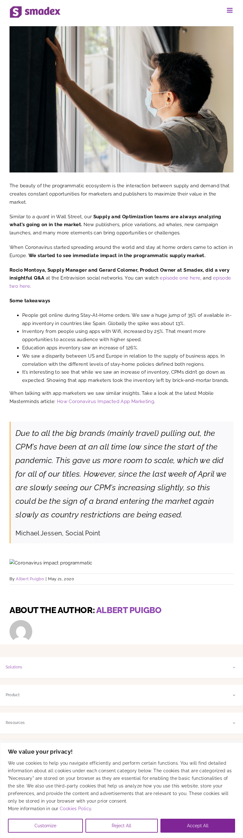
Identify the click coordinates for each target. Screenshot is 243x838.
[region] (121, 790)
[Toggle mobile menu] (230, 10)
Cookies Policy (75, 808)
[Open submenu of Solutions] (234, 667)
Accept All (198, 825)
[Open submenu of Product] (234, 695)
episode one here (180, 278)
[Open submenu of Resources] (234, 723)
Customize (45, 825)
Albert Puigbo (30, 578)
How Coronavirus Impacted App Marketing (105, 401)
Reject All (121, 825)
